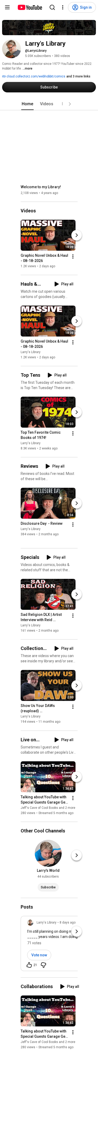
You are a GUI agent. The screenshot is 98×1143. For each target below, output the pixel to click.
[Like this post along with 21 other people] (29, 965)
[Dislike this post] (43, 965)
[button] (70, 104)
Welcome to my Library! (41, 187)
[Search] (52, 7)
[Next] (76, 235)
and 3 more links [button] (78, 76)
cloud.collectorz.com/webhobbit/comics (35, 76)
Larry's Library (31, 352)
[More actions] (73, 256)
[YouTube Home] (30, 7)
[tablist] (49, 104)
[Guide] (7, 7)
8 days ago (68, 922)
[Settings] (63, 7)
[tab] (27, 104)
